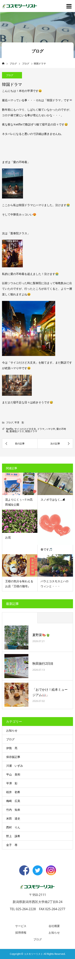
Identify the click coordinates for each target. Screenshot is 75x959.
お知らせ (11, 730)
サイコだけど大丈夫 (25, 429)
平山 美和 (13, 774)
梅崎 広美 (13, 801)
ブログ (9, 75)
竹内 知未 (13, 810)
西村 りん (13, 827)
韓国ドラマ (31, 431)
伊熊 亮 (11, 748)
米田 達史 (13, 818)
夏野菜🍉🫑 (41, 635)
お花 (8, 537)
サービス (20, 926)
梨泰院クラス (17, 431)
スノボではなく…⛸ (53, 499)
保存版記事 (13, 757)
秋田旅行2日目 (42, 663)
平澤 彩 (19, 422)
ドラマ (40, 429)
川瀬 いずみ (14, 766)
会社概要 (54, 926)
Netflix (9, 429)
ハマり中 (50, 429)
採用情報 (20, 932)
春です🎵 (46, 549)
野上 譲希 (13, 836)
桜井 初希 (13, 792)
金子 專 (11, 845)
